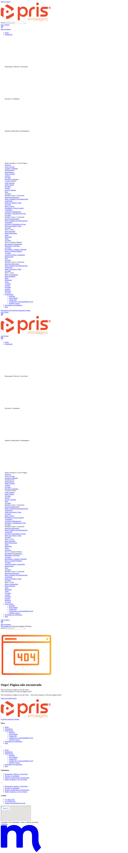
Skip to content (5, 1)
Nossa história (13, 734)
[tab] (62, 51)
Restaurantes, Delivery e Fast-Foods (16, 774)
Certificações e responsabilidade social (21, 738)
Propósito (12, 732)
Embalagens (8, 729)
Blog (6, 743)
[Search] (25, 23)
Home (7, 727)
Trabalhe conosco (14, 740)
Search (3, 23)
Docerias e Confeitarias (12, 776)
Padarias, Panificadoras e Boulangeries (17, 778)
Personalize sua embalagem (13, 741)
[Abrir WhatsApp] (123, 848)
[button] (62, 170)
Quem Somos (9, 731)
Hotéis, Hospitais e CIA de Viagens (16, 779)
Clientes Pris (13, 736)
